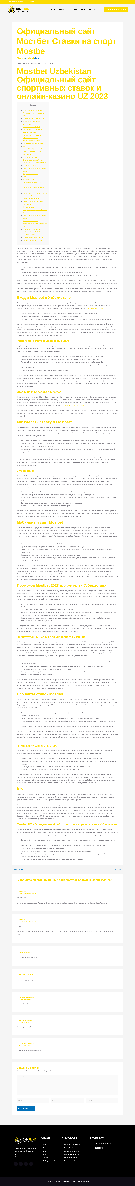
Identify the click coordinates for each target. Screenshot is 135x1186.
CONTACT (93, 9)
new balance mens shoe (26, 997)
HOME (53, 9)
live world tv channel (26, 974)
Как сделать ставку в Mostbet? (33, 121)
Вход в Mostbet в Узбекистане (33, 110)
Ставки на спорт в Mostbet (32, 229)
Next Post (118, 869)
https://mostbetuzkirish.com (95, 308)
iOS (24, 146)
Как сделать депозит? (30, 165)
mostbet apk (30, 58)
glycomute (22, 891)
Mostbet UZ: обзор (29, 179)
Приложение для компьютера (33, 143)
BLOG (83, 9)
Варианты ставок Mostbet (31, 140)
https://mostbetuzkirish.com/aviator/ (74, 405)
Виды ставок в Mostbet (30, 174)
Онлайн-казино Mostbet (31, 199)
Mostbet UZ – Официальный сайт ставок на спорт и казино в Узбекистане (34, 151)
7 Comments (21, 58)
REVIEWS (73, 9)
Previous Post (18, 869)
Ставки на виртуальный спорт (33, 160)
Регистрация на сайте (30, 157)
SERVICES (63, 9)
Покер (25, 176)
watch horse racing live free (28, 1043)
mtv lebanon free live (26, 951)
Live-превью (27, 124)
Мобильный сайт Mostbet (31, 127)
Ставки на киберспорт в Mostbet (34, 118)
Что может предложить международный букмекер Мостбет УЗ (35, 209)
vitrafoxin (22, 919)
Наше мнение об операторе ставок (35, 163)
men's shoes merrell (25, 1020)
